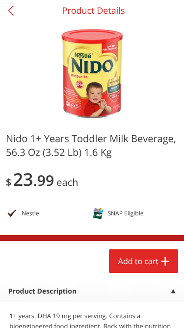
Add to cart (138, 261)
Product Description (42, 291)
